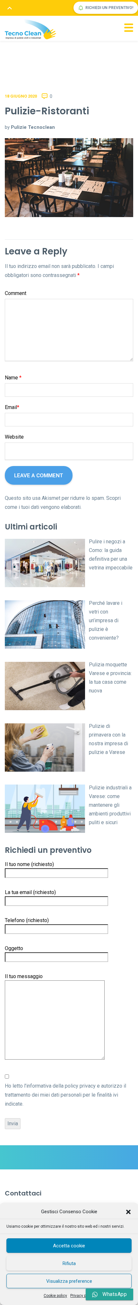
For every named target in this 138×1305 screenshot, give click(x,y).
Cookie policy (55, 1295)
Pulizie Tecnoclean (33, 127)
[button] (128, 1212)
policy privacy (80, 1086)
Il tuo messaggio (24, 976)
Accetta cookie (69, 1246)
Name (13, 378)
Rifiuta (69, 1263)
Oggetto (14, 948)
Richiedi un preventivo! (109, 7)
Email (12, 407)
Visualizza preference (69, 1281)
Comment (15, 293)
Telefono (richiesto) (27, 920)
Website (14, 437)
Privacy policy (82, 1295)
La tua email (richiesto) (30, 892)
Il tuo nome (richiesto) (29, 864)
